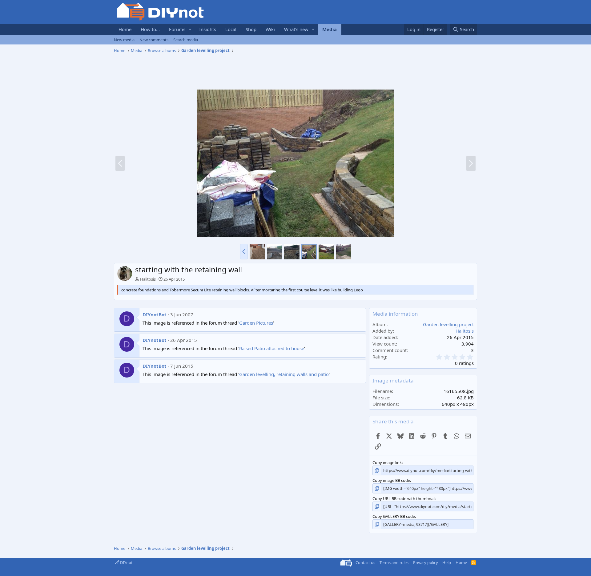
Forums (177, 29)
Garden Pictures (256, 323)
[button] (190, 29)
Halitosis (148, 279)
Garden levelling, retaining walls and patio (284, 374)
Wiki (270, 29)
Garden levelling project (448, 324)
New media (124, 39)
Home (125, 29)
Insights (207, 29)
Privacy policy (425, 562)
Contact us (365, 562)
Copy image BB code (391, 480)
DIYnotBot (155, 314)
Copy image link (387, 462)
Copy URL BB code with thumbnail (403, 498)
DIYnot (126, 562)
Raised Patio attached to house (271, 348)
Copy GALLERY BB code (393, 516)
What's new (296, 29)
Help (446, 562)
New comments (153, 39)
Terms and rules (394, 562)
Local (230, 29)
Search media (185, 39)
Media (329, 29)
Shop (251, 29)
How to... (150, 29)
